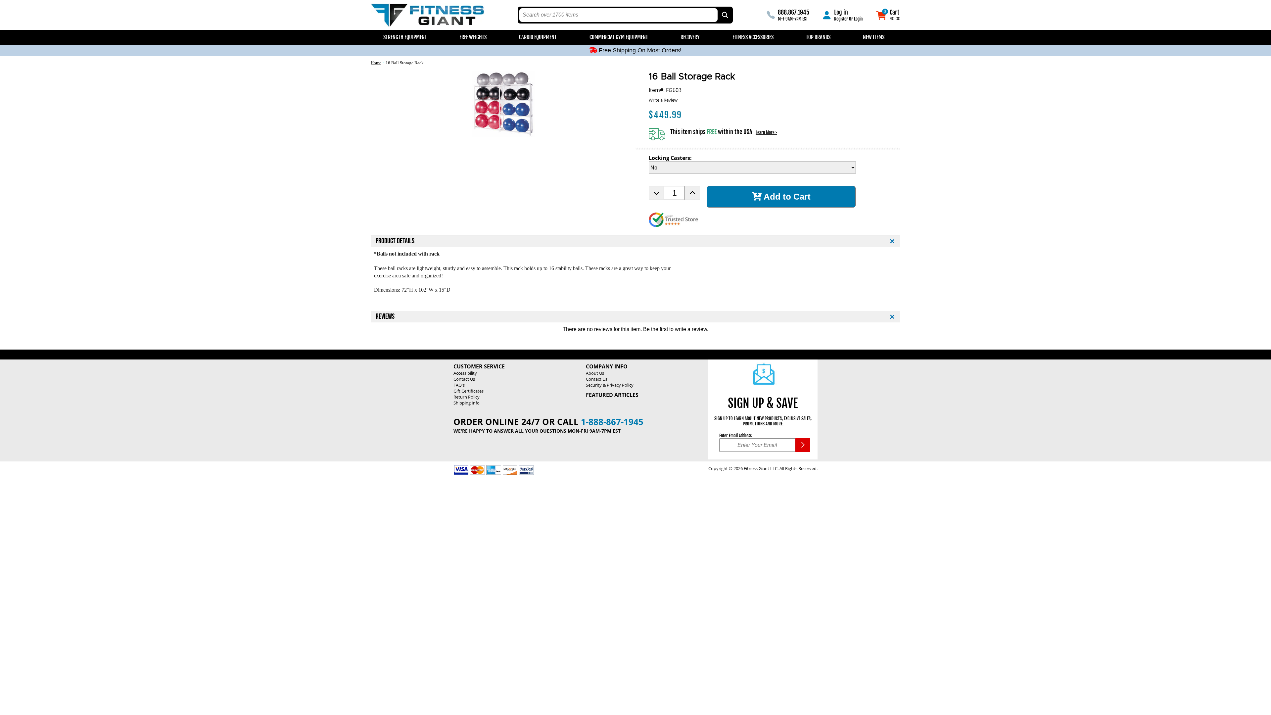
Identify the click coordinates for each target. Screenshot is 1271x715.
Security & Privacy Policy (610, 385)
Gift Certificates (468, 391)
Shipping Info (466, 403)
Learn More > (766, 132)
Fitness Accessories (753, 37)
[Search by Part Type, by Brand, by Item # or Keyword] (724, 15)
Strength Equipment (405, 37)
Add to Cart (786, 197)
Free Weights (473, 37)
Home (376, 62)
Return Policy (466, 397)
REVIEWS (385, 316)
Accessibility (465, 373)
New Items (873, 37)
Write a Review (663, 100)
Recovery (690, 37)
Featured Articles (612, 395)
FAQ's (459, 385)
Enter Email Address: (736, 435)
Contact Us (464, 379)
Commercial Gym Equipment (618, 37)
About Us (595, 373)
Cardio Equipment (538, 37)
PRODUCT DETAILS (395, 241)
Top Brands (818, 37)
